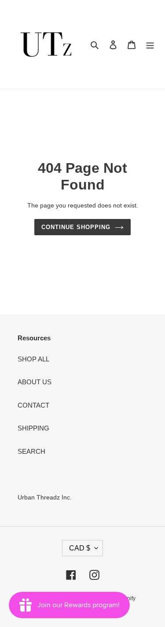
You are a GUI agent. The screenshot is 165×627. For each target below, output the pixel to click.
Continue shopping (76, 227)
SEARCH (31, 451)
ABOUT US (34, 382)
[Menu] (150, 44)
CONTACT (33, 405)
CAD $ (79, 548)
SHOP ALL (33, 359)
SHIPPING (33, 428)
